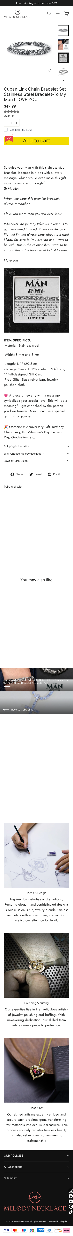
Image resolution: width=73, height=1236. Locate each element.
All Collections (13, 1167)
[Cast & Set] (36, 1070)
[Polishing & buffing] (36, 965)
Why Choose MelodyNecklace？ (24, 453)
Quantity (9, 115)
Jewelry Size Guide (16, 460)
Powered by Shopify (58, 1221)
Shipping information (17, 446)
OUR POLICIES (13, 1155)
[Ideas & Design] (36, 855)
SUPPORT (10, 1178)
